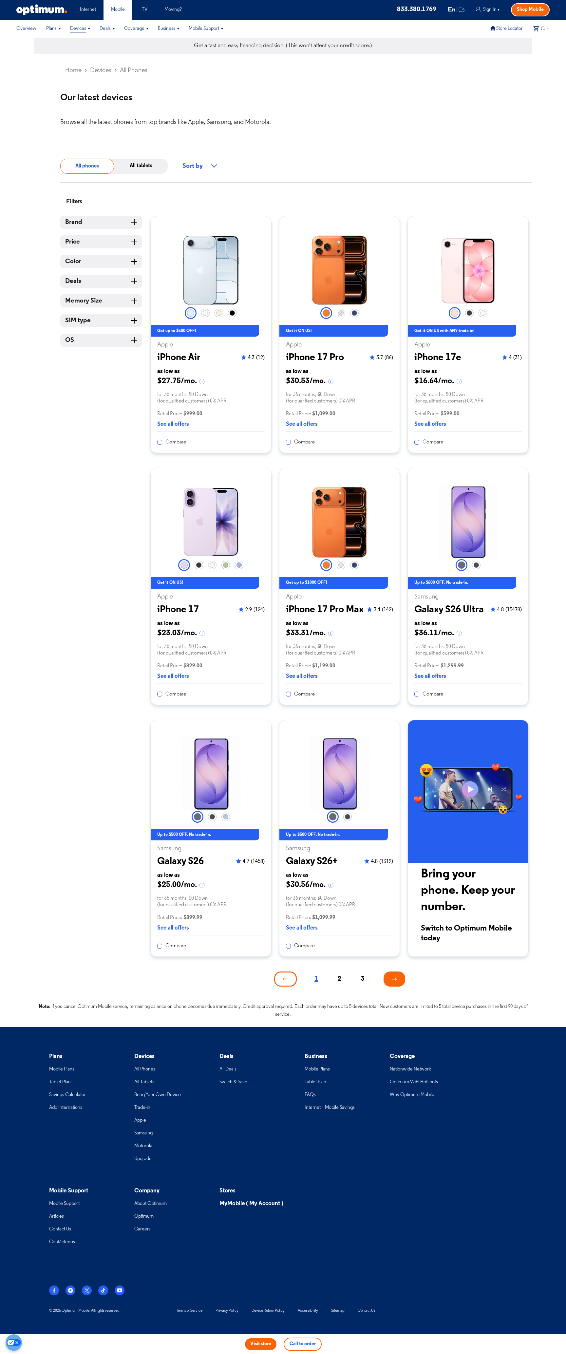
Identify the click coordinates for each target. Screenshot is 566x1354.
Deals (105, 28)
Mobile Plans (61, 1069)
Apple (140, 1120)
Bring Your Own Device (157, 1094)
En (452, 10)
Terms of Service (189, 1311)
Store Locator (509, 28)
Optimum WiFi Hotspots (414, 1082)
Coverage (134, 28)
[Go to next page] (394, 979)
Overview (26, 28)
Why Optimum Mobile (412, 1094)
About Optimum (150, 1203)
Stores (227, 1191)
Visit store (260, 1344)
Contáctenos (62, 1242)
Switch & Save (233, 1082)
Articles (56, 1216)
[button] (60, 28)
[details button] (202, 381)
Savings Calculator (67, 1094)
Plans (51, 28)
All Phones (144, 1069)
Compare (175, 442)
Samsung (143, 1133)
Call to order (303, 1344)
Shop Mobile (530, 9)
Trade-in (142, 1107)
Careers (142, 1229)
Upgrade (143, 1158)
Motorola (143, 1146)
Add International (66, 1107)
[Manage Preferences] (14, 1342)
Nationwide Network (410, 1069)
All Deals (227, 1069)
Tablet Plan (60, 1082)
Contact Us (60, 1229)
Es (461, 10)
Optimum (144, 1216)
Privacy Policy (227, 1311)
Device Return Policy (268, 1311)
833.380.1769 (416, 9)
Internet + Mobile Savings (330, 1107)
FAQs (310, 1094)
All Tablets (144, 1082)
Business (166, 28)
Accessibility (308, 1311)
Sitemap (338, 1311)
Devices (78, 28)
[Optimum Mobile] (41, 9)
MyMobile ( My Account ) (251, 1204)
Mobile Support (204, 28)
